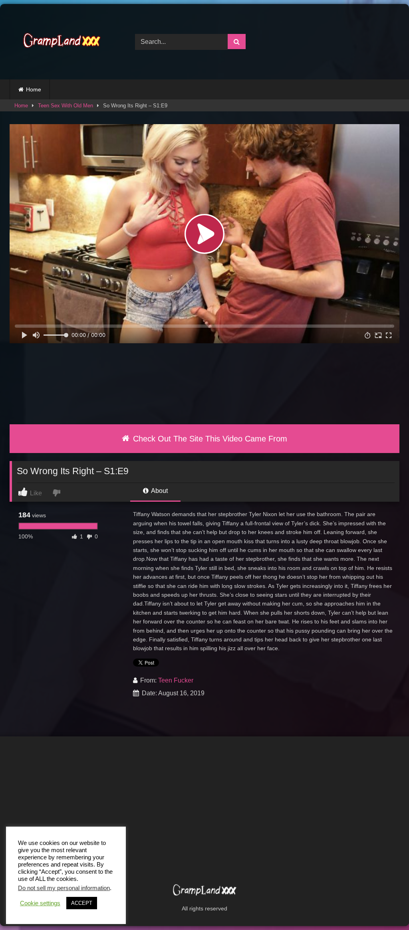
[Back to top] (384, 906)
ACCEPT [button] (81, 903)
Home (33, 89)
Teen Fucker (175, 680)
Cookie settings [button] (40, 903)
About (159, 490)
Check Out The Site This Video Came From (209, 438)
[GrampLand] (63, 42)
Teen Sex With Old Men (65, 106)
